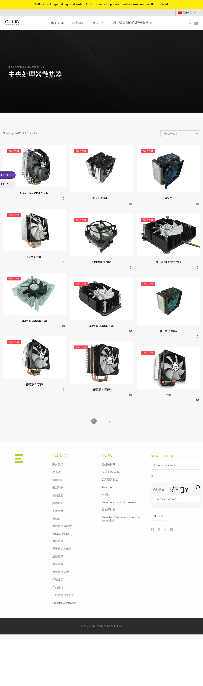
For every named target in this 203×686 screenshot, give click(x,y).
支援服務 (57, 510)
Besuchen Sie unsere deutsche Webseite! (121, 519)
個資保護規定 (60, 571)
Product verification (64, 602)
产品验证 (57, 587)
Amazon (107, 487)
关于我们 (57, 472)
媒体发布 (57, 503)
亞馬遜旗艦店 (110, 479)
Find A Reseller (111, 472)
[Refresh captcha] (197, 487)
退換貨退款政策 (62, 525)
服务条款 (57, 564)
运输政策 (57, 579)
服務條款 (57, 540)
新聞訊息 (57, 495)
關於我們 (57, 464)
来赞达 (106, 494)
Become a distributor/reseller (120, 502)
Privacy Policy (61, 533)
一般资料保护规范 (63, 595)
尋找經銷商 (108, 464)
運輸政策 (57, 556)
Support (57, 518)
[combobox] (180, 133)
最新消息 (57, 479)
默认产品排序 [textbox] (172, 133)
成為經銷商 (108, 509)
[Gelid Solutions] (12, 23)
